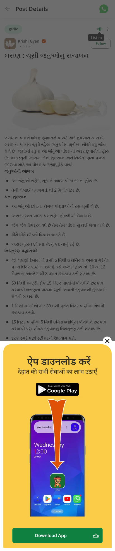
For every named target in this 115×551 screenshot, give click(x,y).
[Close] (107, 341)
